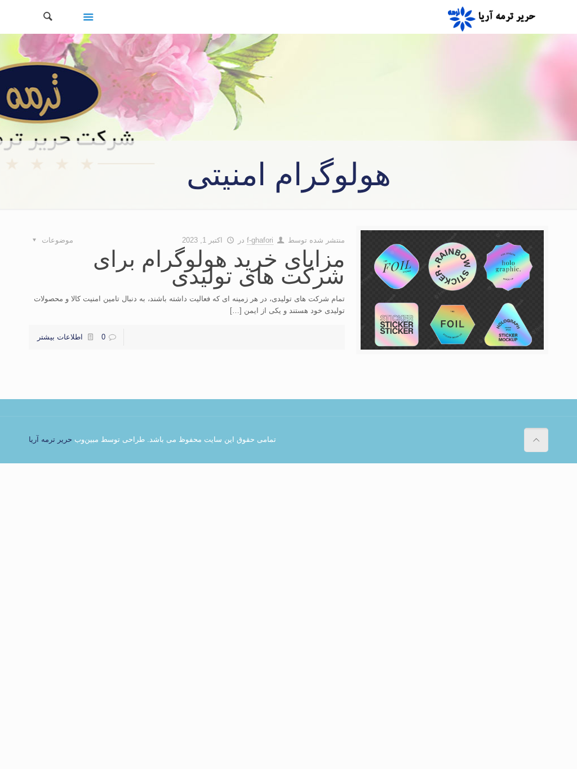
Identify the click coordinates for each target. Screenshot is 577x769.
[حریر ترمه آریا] (491, 17)
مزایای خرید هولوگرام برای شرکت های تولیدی (219, 267)
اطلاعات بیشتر (60, 337)
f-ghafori (260, 240)
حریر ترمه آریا (50, 439)
